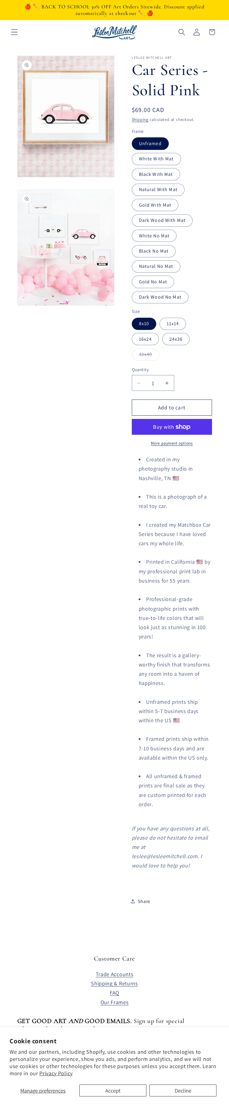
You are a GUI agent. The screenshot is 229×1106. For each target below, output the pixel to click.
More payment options (172, 443)
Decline (183, 1090)
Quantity (140, 369)
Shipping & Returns (114, 983)
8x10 (144, 323)
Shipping (140, 119)
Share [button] (144, 901)
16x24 (145, 339)
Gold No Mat (153, 282)
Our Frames (114, 1002)
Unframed (150, 143)
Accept (112, 1090)
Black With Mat (156, 174)
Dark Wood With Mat (162, 220)
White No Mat (154, 236)
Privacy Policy (56, 1073)
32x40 (149, 356)
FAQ (114, 992)
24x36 (176, 339)
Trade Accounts (115, 974)
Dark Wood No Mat (160, 297)
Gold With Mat (155, 205)
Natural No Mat (156, 266)
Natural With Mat (158, 189)
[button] (14, 32)
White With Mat (156, 159)
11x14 (173, 323)
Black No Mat (154, 251)
